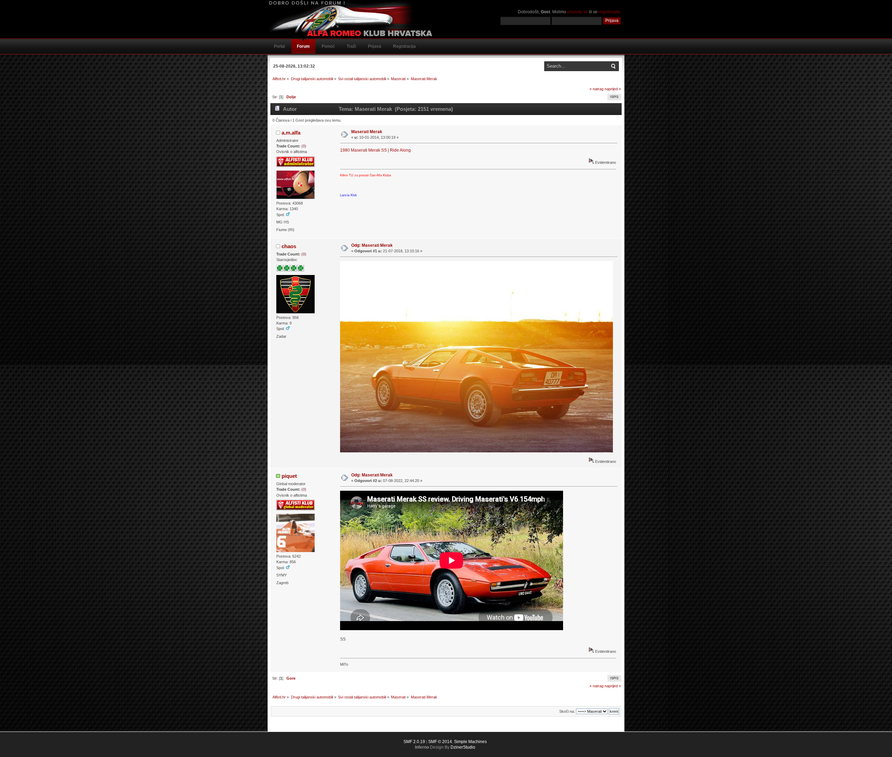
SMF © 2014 (440, 741)
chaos (289, 246)
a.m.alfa (291, 133)
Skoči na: (567, 711)
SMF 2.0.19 (414, 741)
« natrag (596, 89)
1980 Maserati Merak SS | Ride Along (375, 150)
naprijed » (613, 89)
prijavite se (577, 11)
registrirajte (609, 11)
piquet (289, 476)
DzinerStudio (463, 747)
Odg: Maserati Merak (372, 245)
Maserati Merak (366, 131)
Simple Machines (470, 741)
